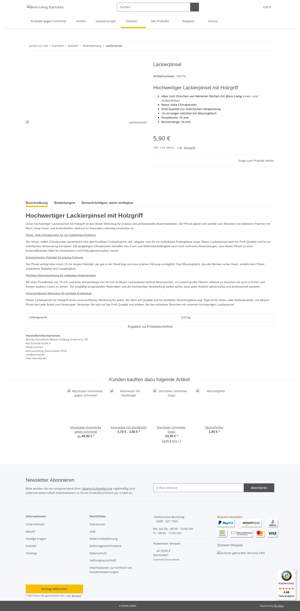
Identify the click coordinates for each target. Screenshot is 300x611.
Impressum (97, 524)
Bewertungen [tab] (64, 203)
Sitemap (31, 553)
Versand (189, 147)
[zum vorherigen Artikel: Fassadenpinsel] (261, 45)
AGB (92, 532)
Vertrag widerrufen (54, 589)
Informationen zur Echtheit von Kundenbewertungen (111, 570)
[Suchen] (194, 7)
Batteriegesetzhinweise (105, 546)
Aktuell (30, 532)
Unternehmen (35, 524)
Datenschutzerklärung (97, 488)
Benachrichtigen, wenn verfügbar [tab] (107, 203)
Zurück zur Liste (38, 46)
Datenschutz (98, 553)
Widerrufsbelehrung (104, 539)
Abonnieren (259, 488)
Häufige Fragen (36, 539)
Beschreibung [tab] (37, 203)
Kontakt (31, 546)
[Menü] (293, 570)
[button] (249, 7)
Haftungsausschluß (103, 560)
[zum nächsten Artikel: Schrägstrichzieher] (270, 45)
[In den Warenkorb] (29, 59)
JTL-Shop (279, 606)
